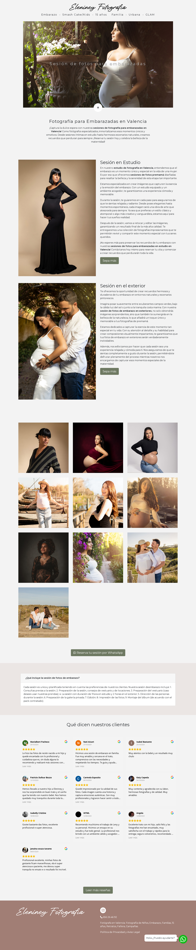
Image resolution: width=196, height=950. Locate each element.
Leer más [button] (26, 766)
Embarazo (49, 14)
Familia (118, 14)
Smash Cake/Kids (76, 14)
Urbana (134, 14)
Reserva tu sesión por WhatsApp (99, 652)
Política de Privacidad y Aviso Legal (120, 932)
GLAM (150, 14)
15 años (101, 14)
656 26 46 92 (110, 917)
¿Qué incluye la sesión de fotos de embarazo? (52, 678)
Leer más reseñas (98, 890)
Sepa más (109, 260)
